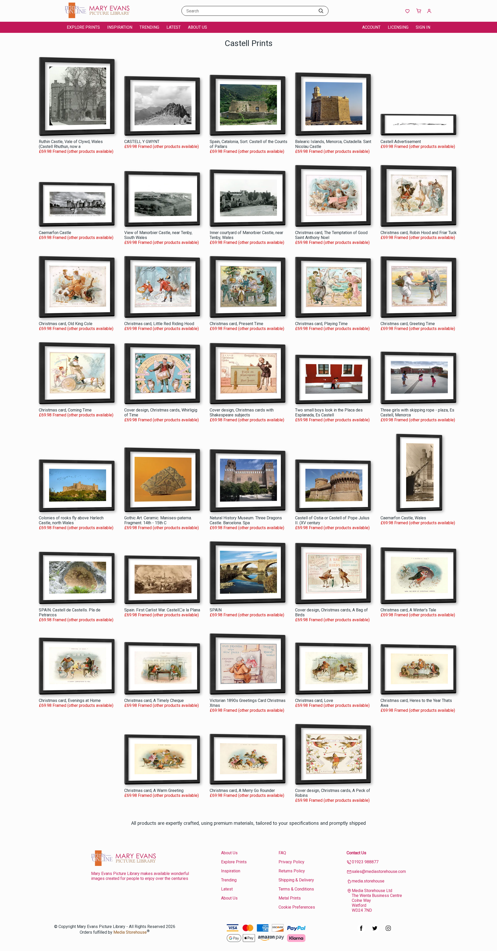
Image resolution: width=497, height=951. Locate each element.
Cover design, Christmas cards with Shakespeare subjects (242, 412)
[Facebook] (361, 930)
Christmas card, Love (314, 700)
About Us (197, 27)
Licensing (398, 27)
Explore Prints (83, 27)
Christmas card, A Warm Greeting (154, 790)
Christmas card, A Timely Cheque (154, 700)
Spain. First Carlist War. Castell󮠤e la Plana (162, 610)
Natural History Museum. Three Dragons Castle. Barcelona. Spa (246, 520)
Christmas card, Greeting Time (408, 323)
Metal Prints (290, 898)
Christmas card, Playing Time (321, 323)
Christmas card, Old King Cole (65, 323)
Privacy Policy (291, 861)
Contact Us (356, 852)
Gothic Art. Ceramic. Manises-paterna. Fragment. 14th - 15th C (158, 520)
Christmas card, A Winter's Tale (408, 610)
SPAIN (216, 610)
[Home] (97, 16)
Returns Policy (292, 870)
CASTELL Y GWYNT (141, 141)
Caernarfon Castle (55, 232)
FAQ (282, 852)
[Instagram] (388, 930)
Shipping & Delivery (296, 880)
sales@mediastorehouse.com (379, 871)
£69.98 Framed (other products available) (76, 151)
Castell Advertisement (401, 141)
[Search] (321, 11)
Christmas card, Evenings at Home (70, 700)
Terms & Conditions (296, 889)
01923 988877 (365, 861)
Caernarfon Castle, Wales (403, 517)
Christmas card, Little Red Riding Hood (159, 323)
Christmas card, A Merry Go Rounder (242, 790)
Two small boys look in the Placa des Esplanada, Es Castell (329, 412)
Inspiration (119, 27)
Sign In (423, 27)
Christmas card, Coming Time (65, 410)
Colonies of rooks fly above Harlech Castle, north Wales (71, 520)
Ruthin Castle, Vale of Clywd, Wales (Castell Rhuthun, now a (71, 144)
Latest (173, 27)
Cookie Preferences (297, 907)
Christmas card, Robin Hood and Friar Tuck (419, 232)
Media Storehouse (130, 932)
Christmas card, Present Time (236, 323)
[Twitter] (375, 930)
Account (371, 27)
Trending (149, 27)
